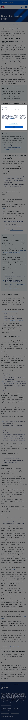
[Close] (25, 106)
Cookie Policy (11, 118)
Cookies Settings (13, 123)
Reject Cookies (9, 127)
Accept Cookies (19, 127)
